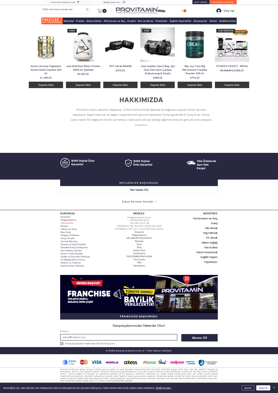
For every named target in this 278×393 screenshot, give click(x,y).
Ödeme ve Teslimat (70, 262)
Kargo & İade (67, 238)
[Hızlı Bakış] (46, 44)
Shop (139, 244)
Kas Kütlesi (211, 247)
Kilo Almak (211, 228)
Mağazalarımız (68, 219)
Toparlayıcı (211, 262)
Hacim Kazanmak (207, 252)
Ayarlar (248, 387)
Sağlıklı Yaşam (209, 257)
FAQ (139, 262)
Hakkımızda (66, 222)
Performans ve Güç (206, 218)
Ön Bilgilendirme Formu (72, 259)
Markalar (139, 241)
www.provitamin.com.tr (130, 350)
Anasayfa (65, 216)
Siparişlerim (139, 265)
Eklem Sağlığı (210, 242)
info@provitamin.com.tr (139, 217)
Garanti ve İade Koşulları (73, 244)
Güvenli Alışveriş (68, 241)
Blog (139, 247)
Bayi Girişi (65, 232)
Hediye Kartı (139, 250)
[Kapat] (274, 387)
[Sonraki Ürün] (245, 44)
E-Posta (65, 331)
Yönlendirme (139, 253)
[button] (102, 11)
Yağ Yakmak (210, 233)
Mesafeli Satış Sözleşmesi (74, 247)
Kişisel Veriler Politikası (72, 265)
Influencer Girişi (68, 229)
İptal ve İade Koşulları (71, 253)
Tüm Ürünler (139, 259)
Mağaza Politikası (69, 235)
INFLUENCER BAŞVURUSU (139, 238)
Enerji (214, 223)
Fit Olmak (212, 238)
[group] (139, 57)
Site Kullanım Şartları (71, 250)
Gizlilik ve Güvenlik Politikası (75, 256)
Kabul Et (263, 387)
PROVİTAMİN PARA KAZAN (139, 256)
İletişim (64, 226)
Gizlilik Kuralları (163, 387)
